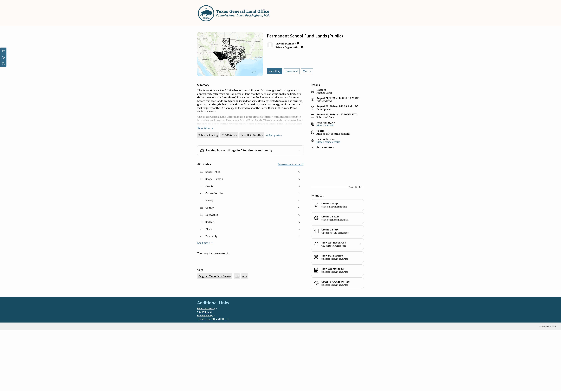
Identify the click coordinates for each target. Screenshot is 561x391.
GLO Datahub (229, 135)
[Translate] (3, 63)
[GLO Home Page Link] (233, 13)
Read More (204, 128)
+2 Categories (274, 135)
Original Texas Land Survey (214, 276)
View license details (328, 141)
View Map (274, 71)
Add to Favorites (3, 51)
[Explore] (337, 170)
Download (3, 57)
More (306, 71)
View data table (325, 125)
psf (237, 276)
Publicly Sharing (208, 135)
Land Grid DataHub (252, 135)
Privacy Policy (205, 315)
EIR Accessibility (206, 308)
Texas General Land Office (212, 319)
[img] (297, 43)
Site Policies (204, 312)
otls (244, 276)
